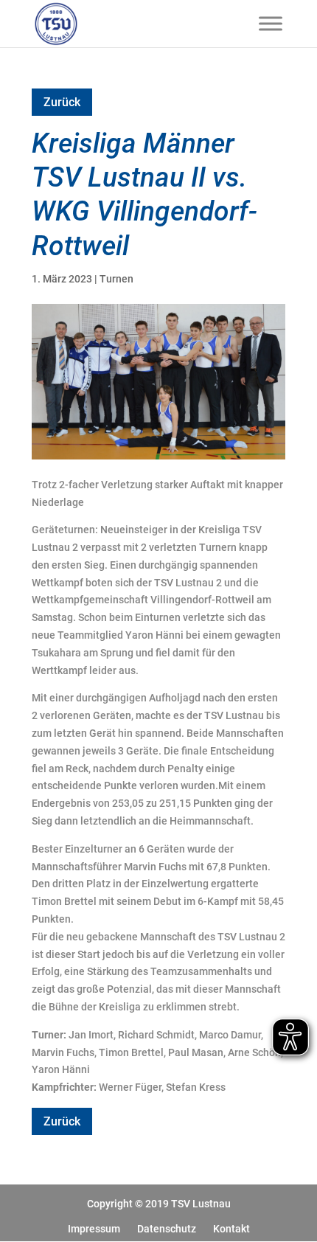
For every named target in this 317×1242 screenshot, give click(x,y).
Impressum (94, 1229)
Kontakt (231, 1229)
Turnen (116, 279)
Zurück (61, 102)
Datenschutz (166, 1229)
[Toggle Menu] (270, 23)
